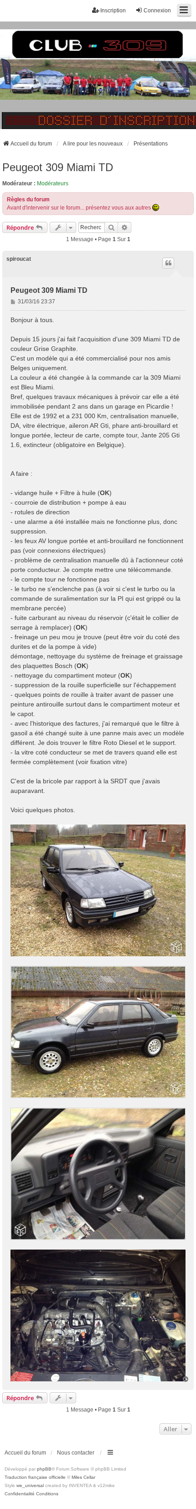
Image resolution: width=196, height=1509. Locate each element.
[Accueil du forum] (98, 75)
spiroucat (18, 259)
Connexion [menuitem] (157, 10)
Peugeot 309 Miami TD (57, 167)
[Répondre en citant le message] (168, 263)
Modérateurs (52, 183)
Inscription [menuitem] (113, 10)
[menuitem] (20, 1494)
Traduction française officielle (35, 1477)
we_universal (30, 1485)
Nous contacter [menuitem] (75, 1453)
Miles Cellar (83, 1477)
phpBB (44, 1468)
